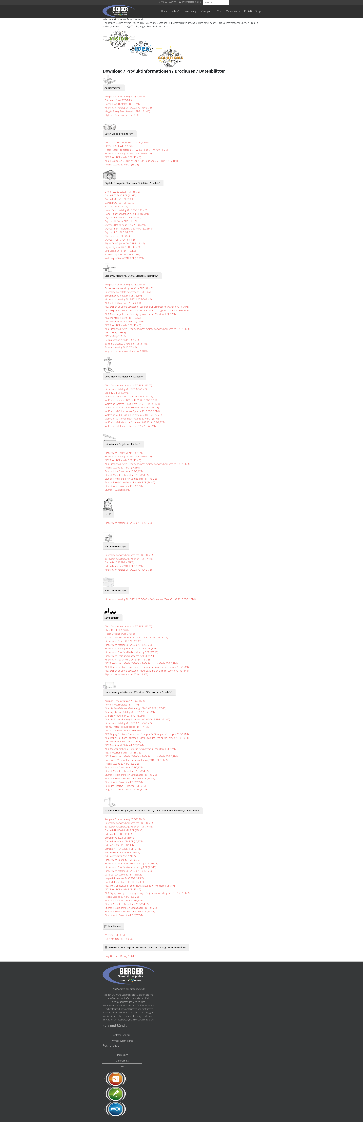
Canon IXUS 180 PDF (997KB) (120, 202)
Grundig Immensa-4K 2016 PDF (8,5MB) (125, 715)
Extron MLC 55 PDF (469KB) (119, 562)
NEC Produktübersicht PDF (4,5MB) (123, 157)
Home (164, 11)
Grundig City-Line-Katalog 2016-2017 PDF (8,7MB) (130, 712)
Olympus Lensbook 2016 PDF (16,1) (123, 217)
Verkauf (175, 11)
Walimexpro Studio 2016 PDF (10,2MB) (124, 258)
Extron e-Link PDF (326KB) (118, 834)
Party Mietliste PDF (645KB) (119, 938)
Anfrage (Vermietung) (122, 1040)
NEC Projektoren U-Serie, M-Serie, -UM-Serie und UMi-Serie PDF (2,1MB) (142, 160)
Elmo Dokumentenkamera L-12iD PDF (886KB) (128, 385)
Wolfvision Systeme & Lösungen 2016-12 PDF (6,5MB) (132, 403)
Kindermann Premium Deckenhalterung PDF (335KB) (131, 652)
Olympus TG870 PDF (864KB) (120, 239)
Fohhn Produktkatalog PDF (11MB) (122, 104)
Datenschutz (122, 1060)
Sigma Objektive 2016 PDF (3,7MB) (122, 247)
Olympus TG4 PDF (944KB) (118, 236)
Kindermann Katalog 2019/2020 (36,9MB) (126, 389)
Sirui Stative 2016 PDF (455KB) (120, 250)
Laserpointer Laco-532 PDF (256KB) (123, 874)
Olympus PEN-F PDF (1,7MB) (119, 232)
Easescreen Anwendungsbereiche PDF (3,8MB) (129, 288)
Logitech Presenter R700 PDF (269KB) (124, 882)
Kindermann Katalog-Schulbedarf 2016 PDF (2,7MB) (131, 648)
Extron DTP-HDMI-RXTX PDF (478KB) (124, 830)
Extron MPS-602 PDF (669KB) (120, 837)
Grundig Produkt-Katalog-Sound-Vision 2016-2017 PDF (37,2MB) (137, 719)
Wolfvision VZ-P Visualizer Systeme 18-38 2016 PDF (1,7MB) (135, 422)
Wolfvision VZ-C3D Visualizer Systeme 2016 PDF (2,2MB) (133, 415)
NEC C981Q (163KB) (115, 332)
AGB (122, 1066)
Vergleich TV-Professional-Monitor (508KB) (126, 351)
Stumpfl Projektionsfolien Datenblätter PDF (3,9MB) (131, 478)
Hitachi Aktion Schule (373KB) (120, 633)
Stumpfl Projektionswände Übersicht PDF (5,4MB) (130, 482)
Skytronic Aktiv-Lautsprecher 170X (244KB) (126, 674)
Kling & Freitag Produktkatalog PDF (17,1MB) (127, 111)
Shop (258, 11)
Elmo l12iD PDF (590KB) (117, 392)
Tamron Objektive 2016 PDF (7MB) (122, 254)
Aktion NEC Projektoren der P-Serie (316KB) (127, 142)
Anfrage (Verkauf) (122, 1035)
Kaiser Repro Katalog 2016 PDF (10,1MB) (126, 210)
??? (218, 11)
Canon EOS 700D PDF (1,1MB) (120, 195)
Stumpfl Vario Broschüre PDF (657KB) (124, 486)
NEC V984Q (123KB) (115, 336)
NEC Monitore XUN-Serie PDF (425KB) (124, 321)
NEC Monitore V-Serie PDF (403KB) (123, 317)
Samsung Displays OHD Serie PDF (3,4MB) (126, 343)
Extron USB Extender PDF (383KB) (122, 852)
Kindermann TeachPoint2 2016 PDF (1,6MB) (174, 599)
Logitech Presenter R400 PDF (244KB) (124, 878)
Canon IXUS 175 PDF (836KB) (120, 199)
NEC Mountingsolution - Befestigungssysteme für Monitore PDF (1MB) (140, 314)
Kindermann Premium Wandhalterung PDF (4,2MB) (130, 655)
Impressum (122, 1054)
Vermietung (190, 11)
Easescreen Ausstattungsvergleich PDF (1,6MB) (129, 292)
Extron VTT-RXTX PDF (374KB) (120, 856)
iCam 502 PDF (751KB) (116, 206)
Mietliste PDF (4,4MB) (116, 935)
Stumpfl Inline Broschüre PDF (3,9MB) (124, 471)
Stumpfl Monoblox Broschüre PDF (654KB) (127, 475)
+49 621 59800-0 (168, 1)
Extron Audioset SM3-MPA (118, 100)
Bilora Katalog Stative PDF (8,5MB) (122, 191)
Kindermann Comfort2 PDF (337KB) (123, 641)
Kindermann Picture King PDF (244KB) (124, 452)
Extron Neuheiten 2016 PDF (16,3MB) (124, 295)
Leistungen (205, 11)
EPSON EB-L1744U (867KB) (119, 146)
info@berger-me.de (191, 1)
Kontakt (248, 11)
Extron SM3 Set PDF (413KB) (119, 845)
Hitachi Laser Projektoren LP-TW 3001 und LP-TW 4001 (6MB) (136, 149)
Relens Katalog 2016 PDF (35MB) (122, 164)
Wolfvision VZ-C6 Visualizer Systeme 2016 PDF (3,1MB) (132, 418)
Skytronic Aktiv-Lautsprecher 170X (122, 115)
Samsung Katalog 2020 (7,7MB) (121, 347)
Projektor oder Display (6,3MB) (120, 956)
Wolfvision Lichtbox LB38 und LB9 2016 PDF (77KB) (131, 400)
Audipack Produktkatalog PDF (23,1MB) (125, 96)
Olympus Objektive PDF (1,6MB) (121, 221)
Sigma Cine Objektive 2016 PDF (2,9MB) (125, 243)
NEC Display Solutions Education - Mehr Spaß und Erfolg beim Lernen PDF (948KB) (147, 310)
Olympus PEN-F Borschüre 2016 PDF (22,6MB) (129, 228)
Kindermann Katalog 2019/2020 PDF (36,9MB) (128, 107)
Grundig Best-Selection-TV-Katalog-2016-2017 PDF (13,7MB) (135, 708)
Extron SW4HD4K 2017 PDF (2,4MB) (123, 848)
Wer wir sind (232, 11)
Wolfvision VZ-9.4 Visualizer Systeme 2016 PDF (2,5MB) (133, 411)
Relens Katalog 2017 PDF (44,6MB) (123, 467)
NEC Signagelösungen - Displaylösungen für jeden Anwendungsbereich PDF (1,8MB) (147, 328)
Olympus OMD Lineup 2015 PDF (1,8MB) (125, 225)
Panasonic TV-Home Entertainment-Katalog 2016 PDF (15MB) (136, 760)
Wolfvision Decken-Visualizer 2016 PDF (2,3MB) (129, 396)
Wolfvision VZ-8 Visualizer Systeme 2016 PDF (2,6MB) (132, 407)
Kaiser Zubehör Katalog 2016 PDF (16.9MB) (127, 213)
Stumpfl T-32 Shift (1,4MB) (118, 489)
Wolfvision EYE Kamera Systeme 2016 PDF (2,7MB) (130, 426)
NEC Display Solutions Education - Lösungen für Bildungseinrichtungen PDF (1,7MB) (147, 306)
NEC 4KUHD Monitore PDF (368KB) (123, 303)
